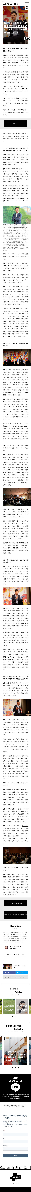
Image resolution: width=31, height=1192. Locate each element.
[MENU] (26, 3)
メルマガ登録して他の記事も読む (15, 903)
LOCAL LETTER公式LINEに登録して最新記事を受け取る (15, 914)
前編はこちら (15, 123)
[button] (12, 1016)
